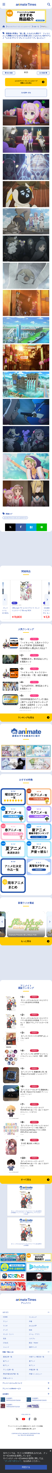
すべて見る (26, 1180)
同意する (26, 1467)
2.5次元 (5, 1343)
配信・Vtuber (33, 1343)
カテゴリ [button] (6, 1312)
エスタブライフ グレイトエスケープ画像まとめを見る (26, 82)
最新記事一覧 (7, 1357)
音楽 (4, 1338)
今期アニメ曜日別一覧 (36, 1357)
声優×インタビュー (35, 1374)
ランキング (33, 1317)
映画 (30, 1330)
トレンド (6, 1347)
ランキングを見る (26, 717)
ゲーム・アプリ (34, 1334)
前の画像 (10, 73)
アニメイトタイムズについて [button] (12, 1383)
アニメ (5, 1321)
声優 (30, 1321)
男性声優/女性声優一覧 (11, 1374)
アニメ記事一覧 (8, 1370)
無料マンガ (33, 1347)
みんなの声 (33, 1326)
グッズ (5, 1330)
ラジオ (5, 1326)
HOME (5, 1317)
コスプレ (32, 1338)
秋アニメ (6, 1365)
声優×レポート (8, 1378)
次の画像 (42, 73)
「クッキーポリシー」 (13, 1461)
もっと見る (26, 941)
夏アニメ (32, 1361)
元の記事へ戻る (26, 92)
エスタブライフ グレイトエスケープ (15, 517)
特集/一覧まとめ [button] (8, 1352)
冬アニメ (32, 1365)
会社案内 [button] (6, 1394)
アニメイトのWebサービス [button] (12, 1388)
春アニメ (6, 1361)
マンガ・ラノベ (8, 1334)
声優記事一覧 (33, 1370)
